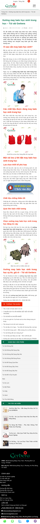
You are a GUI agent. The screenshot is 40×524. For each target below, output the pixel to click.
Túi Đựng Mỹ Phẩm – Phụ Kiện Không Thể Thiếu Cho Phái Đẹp (23, 426)
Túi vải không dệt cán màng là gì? (13, 333)
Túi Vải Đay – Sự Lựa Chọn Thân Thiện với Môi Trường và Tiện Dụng (23, 442)
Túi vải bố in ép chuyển (9, 374)
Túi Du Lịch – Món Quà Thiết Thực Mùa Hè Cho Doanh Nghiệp (23, 434)
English (15, 1)
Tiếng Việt (21, 1)
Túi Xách (5, 395)
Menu (35, 6)
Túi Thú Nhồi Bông (7, 399)
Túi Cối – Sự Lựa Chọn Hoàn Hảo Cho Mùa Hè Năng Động (23, 417)
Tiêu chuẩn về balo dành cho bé (12, 308)
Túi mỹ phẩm (6, 387)
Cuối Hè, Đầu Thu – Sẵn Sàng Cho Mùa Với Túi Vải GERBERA (23, 409)
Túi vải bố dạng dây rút (9, 370)
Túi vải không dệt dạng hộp (10, 350)
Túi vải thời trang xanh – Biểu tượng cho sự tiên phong (19, 330)
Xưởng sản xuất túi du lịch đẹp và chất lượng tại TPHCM (19, 338)
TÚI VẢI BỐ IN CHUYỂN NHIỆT (12, 316)
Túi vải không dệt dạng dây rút (12, 354)
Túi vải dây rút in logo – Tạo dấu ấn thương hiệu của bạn (20, 327)
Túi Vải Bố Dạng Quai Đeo (10, 362)
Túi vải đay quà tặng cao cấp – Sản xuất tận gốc (17, 335)
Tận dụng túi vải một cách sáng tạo (13, 324)
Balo (3, 379)
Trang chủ (4, 12)
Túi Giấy (4, 391)
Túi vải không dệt (7, 346)
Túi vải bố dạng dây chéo (10, 366)
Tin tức (25, 28)
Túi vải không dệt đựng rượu (11, 358)
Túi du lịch (5, 383)
